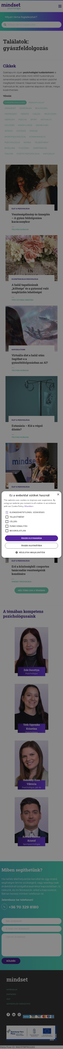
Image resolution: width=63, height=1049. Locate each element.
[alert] (31, 524)
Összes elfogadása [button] (31, 538)
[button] (31, 552)
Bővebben (28, 506)
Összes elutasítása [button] (31, 545)
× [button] (58, 494)
